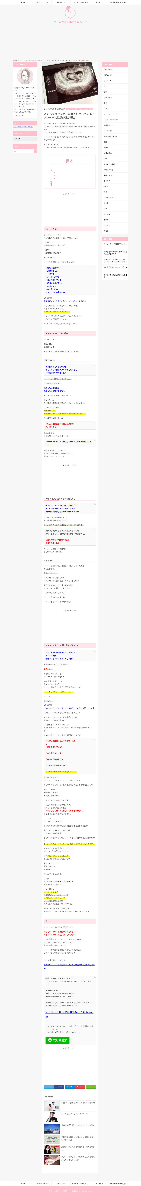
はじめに (107, 225)
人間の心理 (108, 75)
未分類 (106, 231)
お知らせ (107, 214)
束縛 (105, 159)
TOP (23, 2)
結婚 (105, 209)
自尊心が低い (78, 109)
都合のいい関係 (88, 109)
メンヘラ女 (70, 109)
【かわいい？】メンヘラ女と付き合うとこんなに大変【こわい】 (69, 708)
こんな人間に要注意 (111, 120)
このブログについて (41, 2)
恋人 (105, 86)
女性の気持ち (108, 70)
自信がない (108, 97)
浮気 (105, 192)
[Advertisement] (70, 41)
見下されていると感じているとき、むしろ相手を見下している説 (115, 260)
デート (106, 147)
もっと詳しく (19, 115)
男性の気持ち (108, 170)
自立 (105, 142)
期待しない (108, 175)
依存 (105, 92)
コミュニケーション (111, 114)
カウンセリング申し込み (80, 2)
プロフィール (61, 2)
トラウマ (107, 181)
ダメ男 (106, 203)
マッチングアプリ (110, 197)
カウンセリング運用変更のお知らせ (115, 245)
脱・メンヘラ (108, 81)
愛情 (105, 103)
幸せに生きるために (111, 136)
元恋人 (106, 186)
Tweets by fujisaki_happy (23, 126)
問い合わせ (99, 2)
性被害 (106, 220)
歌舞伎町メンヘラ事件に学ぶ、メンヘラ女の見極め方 (65, 301)
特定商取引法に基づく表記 (118, 2)
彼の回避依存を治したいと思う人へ (115, 268)
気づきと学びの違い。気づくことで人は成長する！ (115, 253)
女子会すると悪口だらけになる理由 (115, 276)
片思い (106, 108)
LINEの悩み (108, 153)
